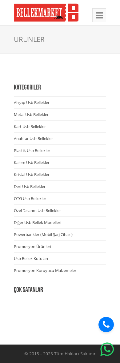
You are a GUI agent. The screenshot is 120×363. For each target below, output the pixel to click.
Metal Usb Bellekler (31, 114)
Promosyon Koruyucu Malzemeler (45, 270)
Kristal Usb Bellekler (32, 174)
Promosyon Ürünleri (32, 246)
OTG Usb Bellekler (30, 198)
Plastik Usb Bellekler (32, 150)
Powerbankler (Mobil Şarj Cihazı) (43, 234)
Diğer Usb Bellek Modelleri (37, 222)
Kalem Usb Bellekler (32, 162)
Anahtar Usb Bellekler (33, 138)
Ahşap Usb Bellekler (32, 102)
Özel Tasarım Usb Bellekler (37, 210)
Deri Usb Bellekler (30, 186)
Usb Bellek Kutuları (31, 258)
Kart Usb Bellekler (30, 126)
